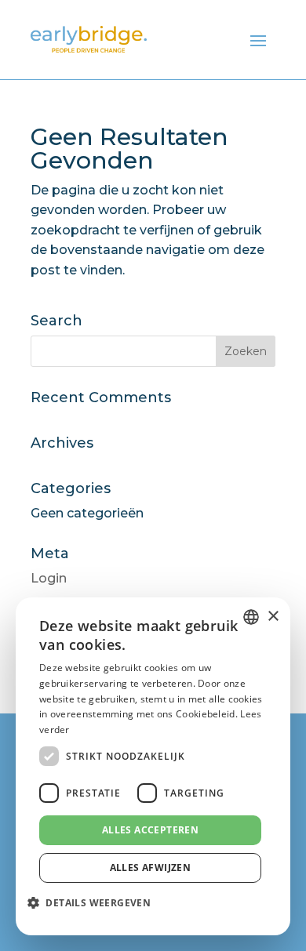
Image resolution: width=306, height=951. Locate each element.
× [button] (273, 617)
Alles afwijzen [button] (150, 867)
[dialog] (153, 766)
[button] (95, 903)
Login (49, 578)
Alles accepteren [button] (150, 830)
